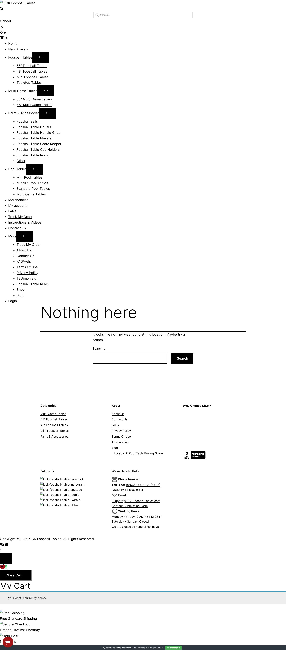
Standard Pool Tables (33, 189)
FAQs (12, 211)
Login (12, 301)
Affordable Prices (195, 419)
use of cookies (156, 647)
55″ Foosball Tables (32, 66)
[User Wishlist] (1, 32)
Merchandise (18, 200)
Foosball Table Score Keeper (39, 144)
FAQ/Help (24, 261)
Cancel (5, 21)
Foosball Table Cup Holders (38, 150)
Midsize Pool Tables (32, 183)
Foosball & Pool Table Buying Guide (138, 453)
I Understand (173, 647)
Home (13, 44)
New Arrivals (18, 49)
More (12, 236)
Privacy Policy (27, 273)
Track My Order (20, 217)
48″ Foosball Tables (32, 71)
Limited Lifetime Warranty (201, 425)
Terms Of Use (27, 267)
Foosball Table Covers (34, 127)
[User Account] (1, 27)
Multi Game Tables (22, 91)
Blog (20, 295)
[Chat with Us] (1, 550)
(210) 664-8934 (132, 490)
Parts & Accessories (23, 113)
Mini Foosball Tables (32, 77)
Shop (21, 290)
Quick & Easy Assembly (199, 442)
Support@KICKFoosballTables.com (136, 501)
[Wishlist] (5, 32)
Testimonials (26, 278)
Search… (99, 348)
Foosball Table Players (34, 138)
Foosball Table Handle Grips (38, 133)
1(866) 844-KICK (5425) (143, 485)
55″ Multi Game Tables (34, 99)
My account (17, 206)
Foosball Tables (20, 57)
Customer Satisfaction (198, 447)
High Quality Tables (196, 414)
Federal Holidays (147, 526)
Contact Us (17, 228)
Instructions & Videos (24, 222)
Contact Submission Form (130, 506)
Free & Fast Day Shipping (200, 430)
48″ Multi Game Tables (34, 105)
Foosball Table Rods (32, 155)
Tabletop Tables (29, 83)
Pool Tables (17, 169)
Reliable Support (194, 436)
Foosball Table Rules (33, 284)
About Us (24, 250)
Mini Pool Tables (29, 177)
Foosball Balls (27, 121)
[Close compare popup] (6, 558)
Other (21, 161)
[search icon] (1, 9)
